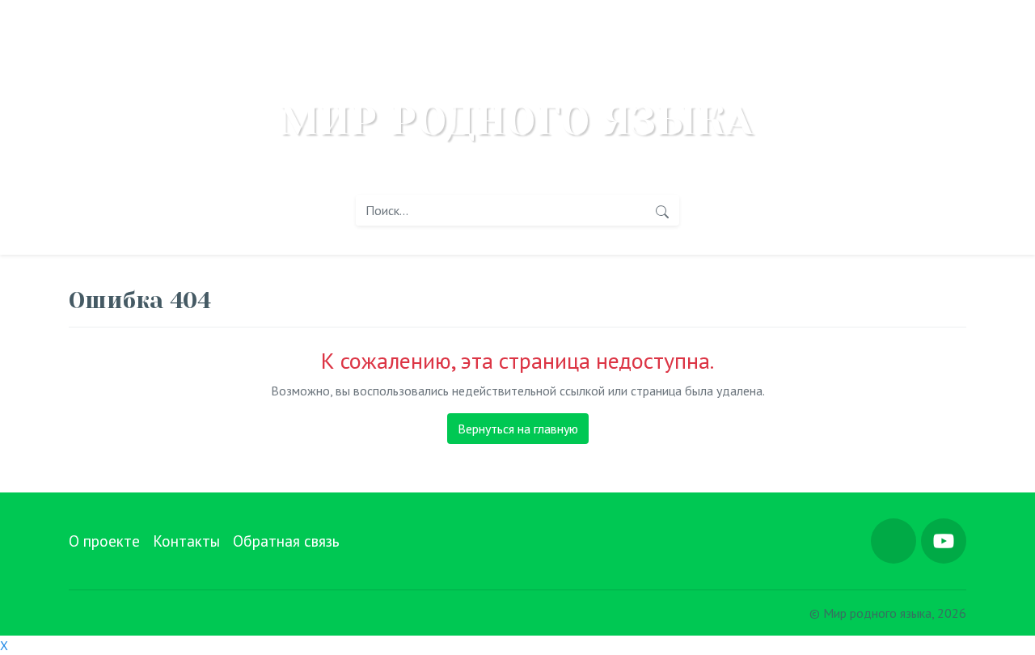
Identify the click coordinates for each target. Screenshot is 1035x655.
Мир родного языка (517, 121)
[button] (893, 541)
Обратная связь (286, 540)
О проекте (104, 540)
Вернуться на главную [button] (518, 428)
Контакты (186, 540)
